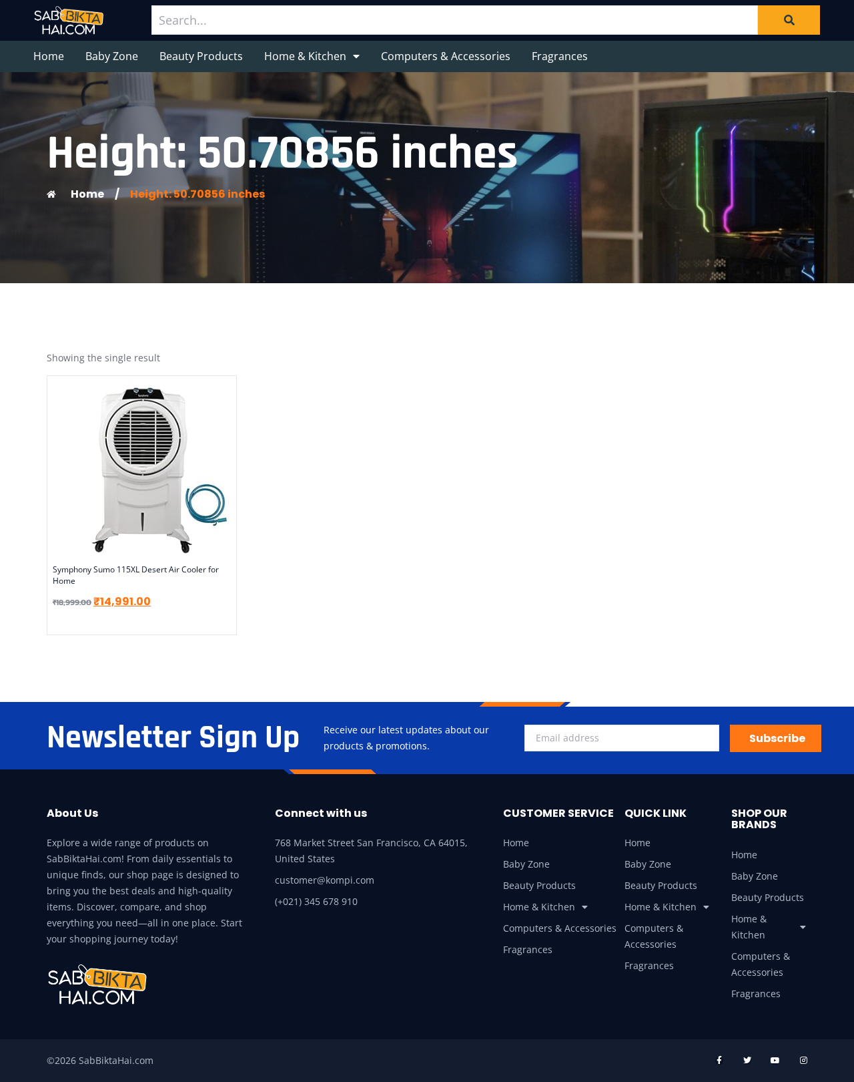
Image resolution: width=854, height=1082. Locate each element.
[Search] (789, 20)
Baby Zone (111, 56)
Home (48, 56)
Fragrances (560, 56)
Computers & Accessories (445, 56)
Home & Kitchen (305, 56)
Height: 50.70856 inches (197, 194)
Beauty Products (201, 56)
